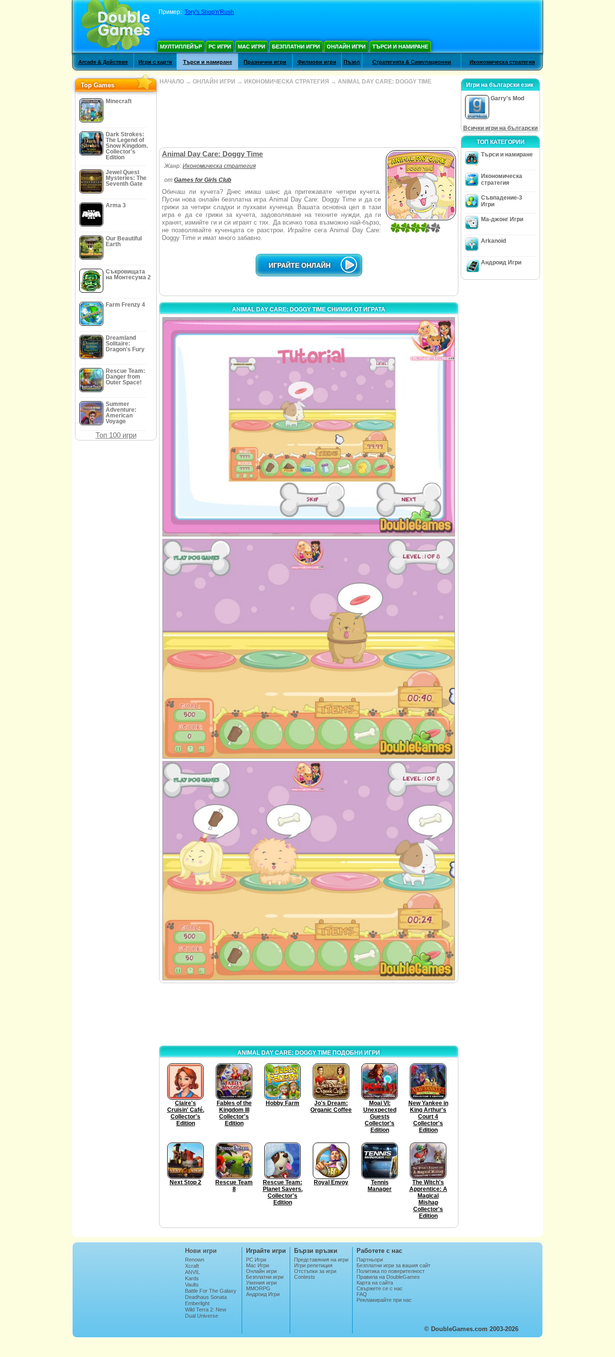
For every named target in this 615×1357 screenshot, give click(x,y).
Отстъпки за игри (315, 1271)
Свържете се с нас (380, 1288)
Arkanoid (493, 241)
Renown (194, 1259)
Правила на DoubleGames (388, 1277)
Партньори (370, 1259)
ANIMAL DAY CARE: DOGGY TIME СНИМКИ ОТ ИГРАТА (308, 309)
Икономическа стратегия (502, 62)
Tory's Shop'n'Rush (209, 12)
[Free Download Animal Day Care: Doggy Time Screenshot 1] (308, 426)
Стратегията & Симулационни (411, 62)
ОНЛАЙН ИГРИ (214, 81)
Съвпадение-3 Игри (501, 201)
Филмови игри (316, 62)
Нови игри (201, 1250)
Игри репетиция (313, 1265)
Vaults (192, 1284)
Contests (304, 1277)
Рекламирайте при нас (384, 1300)
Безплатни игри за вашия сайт (393, 1265)
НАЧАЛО (172, 81)
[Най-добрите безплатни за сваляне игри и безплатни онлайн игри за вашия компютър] (115, 26)
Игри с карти (155, 62)
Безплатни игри (296, 46)
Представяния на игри (321, 1259)
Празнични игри (265, 62)
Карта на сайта (375, 1283)
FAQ (362, 1294)
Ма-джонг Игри (502, 219)
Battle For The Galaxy (210, 1291)
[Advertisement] (308, 116)
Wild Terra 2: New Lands (205, 1312)
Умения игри (261, 1283)
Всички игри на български (500, 128)
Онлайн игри (346, 46)
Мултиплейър (181, 46)
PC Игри (220, 46)
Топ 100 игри (116, 435)
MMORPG (258, 1288)
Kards (192, 1278)
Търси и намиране (400, 46)
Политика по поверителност (391, 1271)
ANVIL (192, 1272)
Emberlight (197, 1303)
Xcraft (192, 1266)
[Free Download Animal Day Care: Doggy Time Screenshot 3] (308, 870)
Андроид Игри (501, 262)
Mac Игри (251, 46)
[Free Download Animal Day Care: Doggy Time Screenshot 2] (308, 648)
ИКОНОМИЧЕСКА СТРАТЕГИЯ (286, 81)
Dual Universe (201, 1316)
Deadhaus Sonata (206, 1297)
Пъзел (352, 62)
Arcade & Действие (103, 62)
